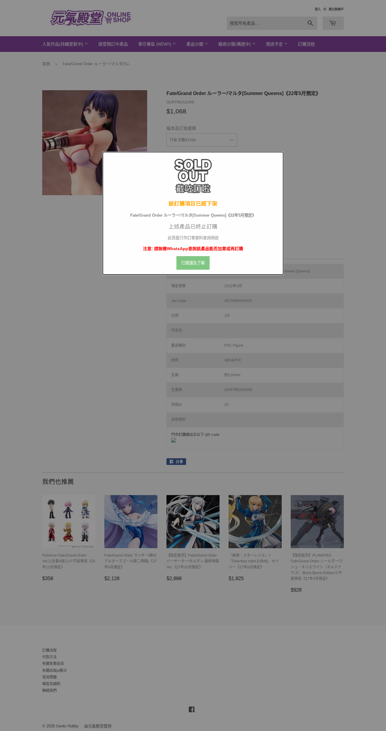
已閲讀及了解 (193, 263)
